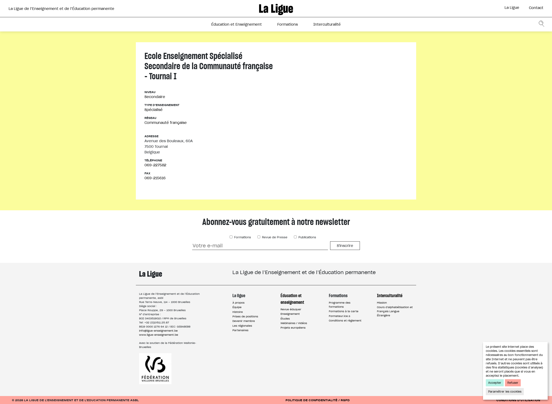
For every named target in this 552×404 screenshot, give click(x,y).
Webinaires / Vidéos (294, 323)
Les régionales (242, 325)
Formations (287, 24)
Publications (307, 237)
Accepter (494, 383)
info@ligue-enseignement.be (158, 330)
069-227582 (155, 165)
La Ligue (512, 7)
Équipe (237, 307)
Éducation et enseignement (292, 299)
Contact (536, 8)
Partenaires (240, 330)
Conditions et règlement (345, 320)
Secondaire (154, 97)
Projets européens (293, 327)
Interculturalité (327, 24)
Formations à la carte (343, 311)
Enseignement (290, 313)
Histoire (237, 312)
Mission (382, 302)
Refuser (512, 383)
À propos (238, 302)
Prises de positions (245, 316)
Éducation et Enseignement (236, 24)
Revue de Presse (274, 237)
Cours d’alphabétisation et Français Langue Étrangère (395, 311)
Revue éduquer (291, 309)
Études (285, 318)
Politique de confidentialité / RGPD (317, 400)
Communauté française (165, 122)
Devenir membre (243, 321)
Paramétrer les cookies (504, 391)
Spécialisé (153, 110)
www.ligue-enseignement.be (158, 334)
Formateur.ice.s (339, 316)
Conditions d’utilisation (518, 400)
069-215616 (155, 178)
